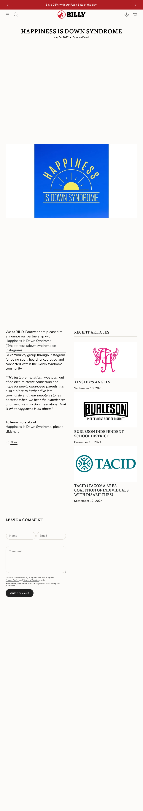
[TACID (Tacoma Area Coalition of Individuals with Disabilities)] (105, 464)
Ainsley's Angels (92, 382)
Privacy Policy (12, 580)
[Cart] (135, 14)
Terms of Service (31, 580)
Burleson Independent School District (99, 433)
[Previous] (7, 5)
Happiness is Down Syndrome (28, 341)
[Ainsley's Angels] (105, 360)
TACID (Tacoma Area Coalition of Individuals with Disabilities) (101, 490)
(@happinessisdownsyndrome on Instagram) (31, 347)
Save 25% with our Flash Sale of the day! (71, 5)
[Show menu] (7, 14)
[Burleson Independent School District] (105, 409)
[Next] (135, 5)
